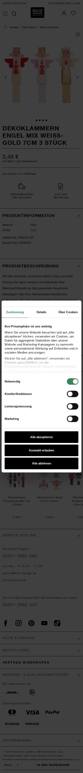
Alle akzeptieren (41, 437)
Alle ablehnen (41, 463)
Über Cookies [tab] (68, 312)
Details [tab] (42, 312)
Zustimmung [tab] (15, 312)
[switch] (72, 394)
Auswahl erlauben (41, 450)
